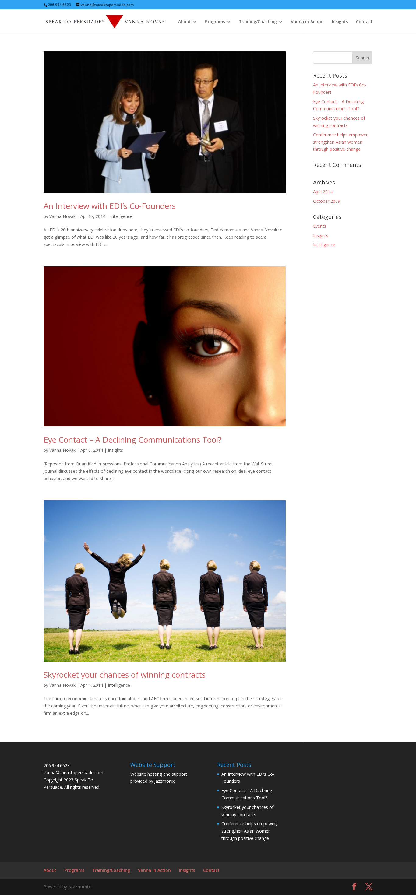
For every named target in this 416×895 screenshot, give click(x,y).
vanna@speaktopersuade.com (73, 772)
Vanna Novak (62, 216)
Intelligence (121, 216)
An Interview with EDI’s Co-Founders (110, 205)
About (184, 21)
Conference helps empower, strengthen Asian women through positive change (341, 142)
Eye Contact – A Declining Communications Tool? (132, 439)
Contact (364, 21)
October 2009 (326, 201)
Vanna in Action (307, 21)
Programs (215, 21)
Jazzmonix (164, 781)
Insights (340, 21)
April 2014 (323, 192)
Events (319, 226)
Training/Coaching (258, 21)
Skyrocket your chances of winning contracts (125, 674)
